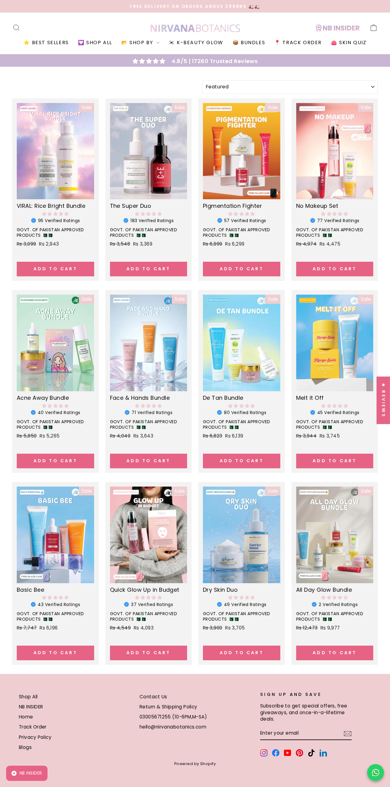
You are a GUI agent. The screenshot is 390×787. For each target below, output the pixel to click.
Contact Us (153, 696)
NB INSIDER (31, 707)
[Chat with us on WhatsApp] (375, 772)
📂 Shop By (138, 42)
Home (26, 717)
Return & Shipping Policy (168, 707)
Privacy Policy (35, 737)
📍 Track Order (298, 42)
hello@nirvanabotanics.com (173, 727)
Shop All (28, 696)
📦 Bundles (248, 42)
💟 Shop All (95, 42)
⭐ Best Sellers (46, 42)
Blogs (25, 747)
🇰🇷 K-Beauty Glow (195, 42)
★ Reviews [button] (384, 400)
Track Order (33, 727)
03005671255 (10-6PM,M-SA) (173, 717)
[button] (55, 214)
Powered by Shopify (195, 763)
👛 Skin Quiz (349, 42)
